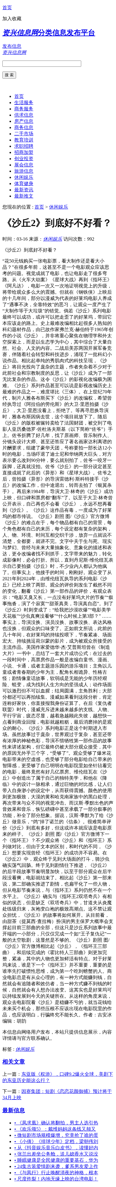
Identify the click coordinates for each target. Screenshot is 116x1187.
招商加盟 (23, 152)
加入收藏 (11, 18)
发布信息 (11, 46)
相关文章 (13, 1062)
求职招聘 (23, 146)
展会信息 (23, 164)
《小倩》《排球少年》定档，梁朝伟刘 (56, 1141)
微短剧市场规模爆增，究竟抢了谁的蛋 (56, 1135)
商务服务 (23, 108)
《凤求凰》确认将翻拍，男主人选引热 (56, 1122)
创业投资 (23, 158)
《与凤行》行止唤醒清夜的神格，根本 (56, 1172)
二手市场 (23, 133)
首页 (7, 7)
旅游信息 (23, 171)
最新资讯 (23, 189)
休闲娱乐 (23, 177)
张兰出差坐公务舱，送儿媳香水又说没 (56, 1153)
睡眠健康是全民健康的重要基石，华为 (56, 1160)
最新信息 (13, 1110)
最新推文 (23, 195)
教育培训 (23, 139)
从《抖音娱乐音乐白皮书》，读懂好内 (56, 1147)
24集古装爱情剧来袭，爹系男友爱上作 (56, 1166)
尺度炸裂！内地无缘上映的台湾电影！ (56, 1178)
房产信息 (23, 121)
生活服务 (23, 102)
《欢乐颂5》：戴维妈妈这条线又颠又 (55, 1129)
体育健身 (23, 183)
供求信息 (23, 114)
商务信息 (23, 127)
